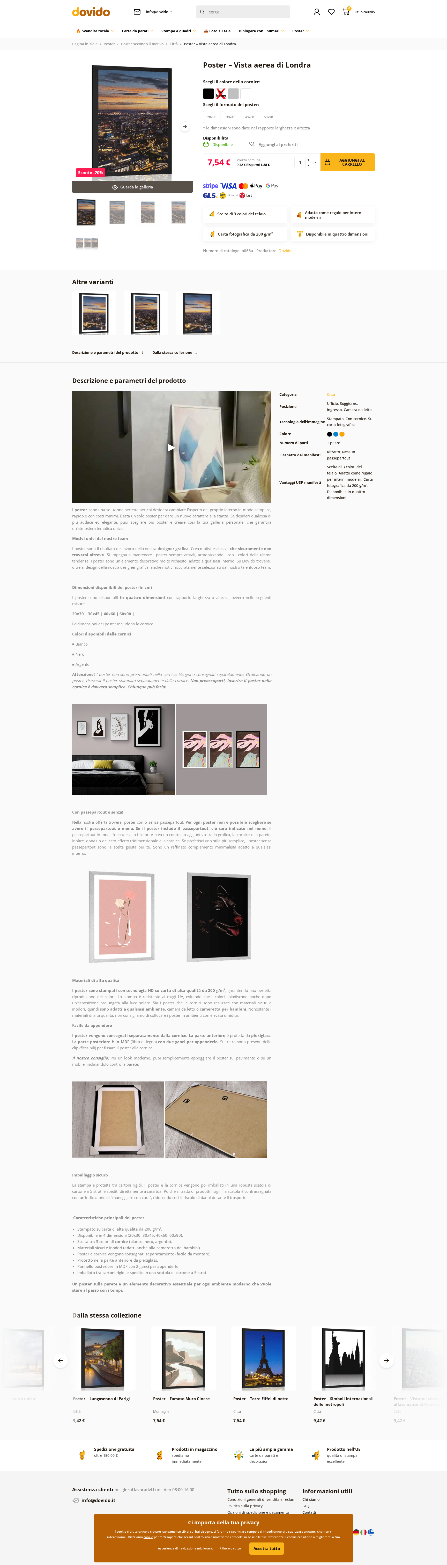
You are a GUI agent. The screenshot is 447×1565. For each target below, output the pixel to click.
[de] (356, 1532)
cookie (148, 1537)
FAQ (305, 1505)
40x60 (249, 117)
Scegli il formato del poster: (231, 104)
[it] (364, 1532)
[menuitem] (95, 31)
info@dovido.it (97, 1500)
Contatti (309, 1512)
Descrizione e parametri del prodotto (105, 352)
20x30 (211, 117)
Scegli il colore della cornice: (232, 82)
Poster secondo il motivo (142, 43)
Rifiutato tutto (230, 1548)
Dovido (285, 250)
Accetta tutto (267, 1548)
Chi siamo (310, 1499)
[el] (371, 1532)
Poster (109, 43)
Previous (60, 1360)
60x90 (268, 117)
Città (174, 43)
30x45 (230, 117)
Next (185, 126)
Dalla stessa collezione (172, 352)
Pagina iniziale (85, 43)
